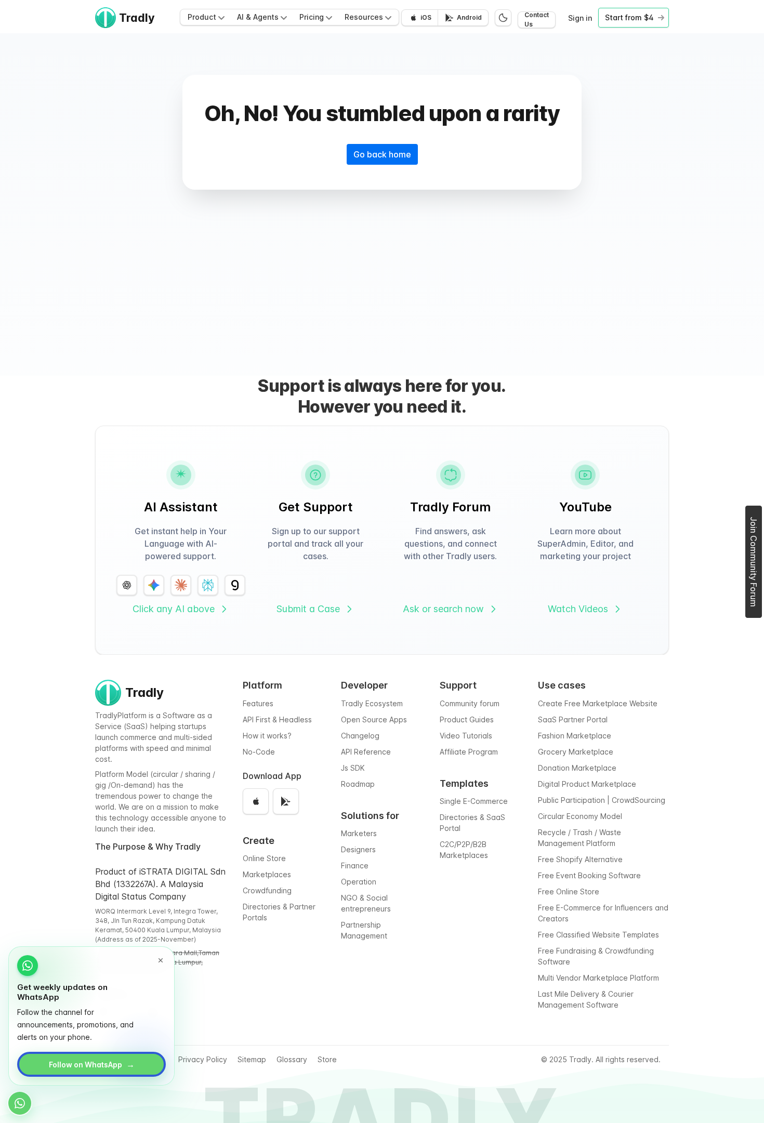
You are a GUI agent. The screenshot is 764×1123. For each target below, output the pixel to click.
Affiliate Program (469, 751)
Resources (364, 16)
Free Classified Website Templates (598, 934)
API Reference (366, 751)
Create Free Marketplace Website (597, 703)
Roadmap (358, 784)
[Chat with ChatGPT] (126, 585)
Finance (354, 865)
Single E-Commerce (474, 801)
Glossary (291, 1059)
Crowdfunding (267, 890)
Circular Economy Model (580, 816)
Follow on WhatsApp (92, 1064)
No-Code (259, 751)
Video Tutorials (466, 735)
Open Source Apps (374, 719)
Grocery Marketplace (575, 751)
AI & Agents (258, 16)
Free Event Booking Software (589, 875)
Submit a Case (308, 608)
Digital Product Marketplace (587, 784)
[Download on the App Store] (256, 801)
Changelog (360, 735)
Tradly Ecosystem (372, 703)
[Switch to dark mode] (503, 17)
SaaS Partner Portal (573, 719)
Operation (358, 881)
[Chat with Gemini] (153, 585)
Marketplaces (267, 874)
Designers (358, 849)
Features (258, 703)
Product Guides (467, 719)
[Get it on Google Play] (286, 801)
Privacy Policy (202, 1059)
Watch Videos (578, 608)
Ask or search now (443, 608)
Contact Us (536, 19)
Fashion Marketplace (574, 735)
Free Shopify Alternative (580, 859)
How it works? (267, 735)
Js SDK (353, 767)
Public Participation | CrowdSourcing (601, 800)
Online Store (264, 858)
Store (327, 1059)
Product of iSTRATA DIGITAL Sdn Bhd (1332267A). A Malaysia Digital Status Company (160, 884)
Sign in (580, 18)
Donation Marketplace (577, 767)
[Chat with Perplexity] (207, 585)
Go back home (382, 154)
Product (202, 16)
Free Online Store (568, 891)
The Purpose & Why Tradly (148, 846)
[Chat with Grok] (235, 585)
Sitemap (252, 1059)
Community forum (469, 703)
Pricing (311, 16)
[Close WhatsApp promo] (160, 960)
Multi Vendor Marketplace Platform (598, 977)
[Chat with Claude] (180, 585)
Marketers (359, 833)
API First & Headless (277, 719)
